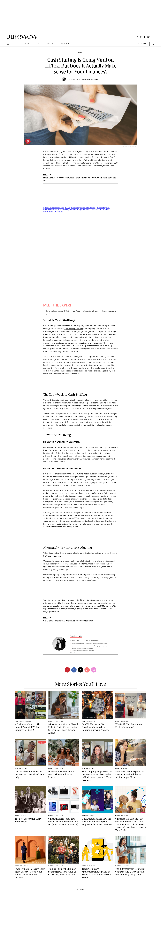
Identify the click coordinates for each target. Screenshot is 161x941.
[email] (4, 52)
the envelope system (74, 329)
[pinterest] (28, 141)
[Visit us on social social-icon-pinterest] (140, 37)
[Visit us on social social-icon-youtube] (153, 37)
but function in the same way (101, 490)
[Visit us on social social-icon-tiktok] (136, 37)
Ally (106, 493)
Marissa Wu (73, 79)
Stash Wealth (51, 166)
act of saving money (63, 160)
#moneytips (85, 209)
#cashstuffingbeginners (79, 208)
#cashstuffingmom (103, 208)
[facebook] (74, 670)
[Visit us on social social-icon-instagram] (148, 37)
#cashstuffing (91, 208)
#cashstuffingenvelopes (51, 209)
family (39, 44)
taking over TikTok (64, 152)
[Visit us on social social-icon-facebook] (144, 37)
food (27, 44)
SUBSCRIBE (141, 44)
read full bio (73, 652)
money (80, 52)
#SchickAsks (59, 208)
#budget (67, 208)
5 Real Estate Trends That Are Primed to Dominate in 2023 (68, 621)
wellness (51, 44)
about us (65, 44)
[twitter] (80, 670)
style (17, 44)
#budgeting (77, 209)
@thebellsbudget (49, 208)
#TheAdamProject (96, 209)
